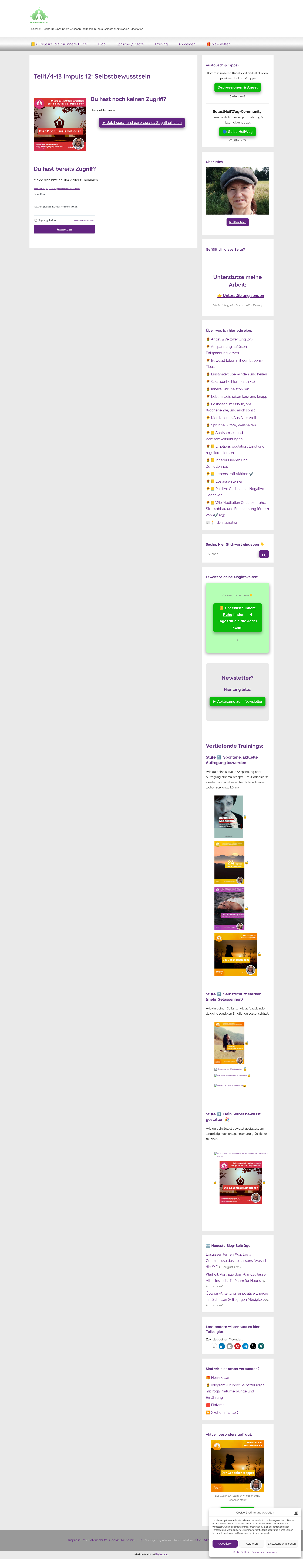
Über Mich (203, 1540)
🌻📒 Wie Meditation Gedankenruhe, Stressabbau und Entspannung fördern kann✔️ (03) (237, 509)
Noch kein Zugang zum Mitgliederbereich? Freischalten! (57, 188)
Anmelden (187, 44)
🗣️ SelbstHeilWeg (237, 131)
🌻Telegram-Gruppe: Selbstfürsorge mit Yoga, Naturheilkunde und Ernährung (235, 1391)
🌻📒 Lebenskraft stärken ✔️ (230, 474)
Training (161, 44)
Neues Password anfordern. (84, 220)
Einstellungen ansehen (282, 1543)
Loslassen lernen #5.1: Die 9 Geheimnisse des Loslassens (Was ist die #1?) (236, 1260)
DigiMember (162, 1554)
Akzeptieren (225, 1543)
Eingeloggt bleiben (47, 220)
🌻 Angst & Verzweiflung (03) (229, 339)
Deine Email (40, 194)
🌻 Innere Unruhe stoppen (227, 389)
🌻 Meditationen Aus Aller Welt (231, 418)
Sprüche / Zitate (130, 44)
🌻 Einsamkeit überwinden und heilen (236, 374)
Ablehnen (252, 1543)
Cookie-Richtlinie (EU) (125, 1540)
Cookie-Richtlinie (241, 1552)
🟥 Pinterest (216, 1405)
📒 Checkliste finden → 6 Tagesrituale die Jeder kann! (237, 617)
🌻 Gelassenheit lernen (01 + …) (230, 381)
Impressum (271, 1552)
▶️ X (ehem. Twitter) (222, 1412)
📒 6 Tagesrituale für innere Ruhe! (59, 44)
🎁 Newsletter (218, 44)
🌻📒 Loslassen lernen (224, 481)
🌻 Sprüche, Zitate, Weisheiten (231, 425)
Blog (102, 44)
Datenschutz (258, 1552)
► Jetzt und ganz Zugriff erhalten (142, 122)
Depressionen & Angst (238, 87)
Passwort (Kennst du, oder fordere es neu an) (56, 206)
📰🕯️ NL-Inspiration (222, 522)
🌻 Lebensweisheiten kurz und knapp (236, 396)
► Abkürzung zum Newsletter (237, 701)
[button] (296, 1512)
